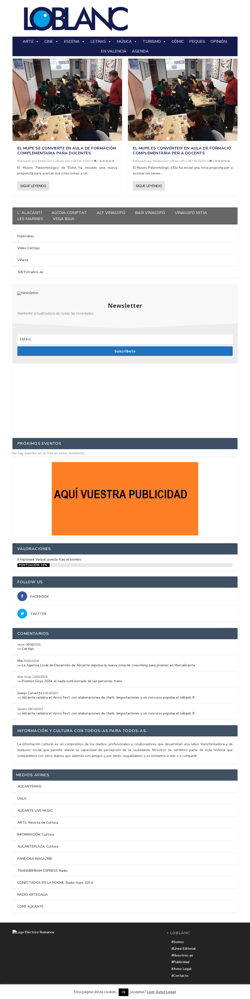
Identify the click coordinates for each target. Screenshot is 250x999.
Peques (197, 41)
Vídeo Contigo (28, 248)
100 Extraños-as (30, 272)
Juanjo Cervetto (29, 693)
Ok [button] (123, 992)
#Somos (177, 942)
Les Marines (30, 218)
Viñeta (22, 260)
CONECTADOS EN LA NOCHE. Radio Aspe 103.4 (55, 882)
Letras (98, 41)
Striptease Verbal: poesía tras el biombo (49, 559)
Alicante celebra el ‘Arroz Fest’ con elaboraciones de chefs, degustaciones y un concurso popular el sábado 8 (108, 697)
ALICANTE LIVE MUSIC (35, 810)
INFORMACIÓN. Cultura (35, 834)
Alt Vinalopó (111, 212)
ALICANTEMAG (29, 786)
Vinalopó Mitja (191, 212)
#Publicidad (180, 962)
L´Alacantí (29, 212)
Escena (72, 41)
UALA (21, 798)
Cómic (178, 41)
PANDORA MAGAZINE (34, 858)
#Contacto (179, 975)
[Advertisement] (125, 399)
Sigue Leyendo (33, 186)
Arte (28, 41)
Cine (48, 41)
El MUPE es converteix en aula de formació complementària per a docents (182, 151)
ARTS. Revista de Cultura (37, 822)
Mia (20, 661)
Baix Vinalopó (150, 212)
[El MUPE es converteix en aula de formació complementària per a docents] (183, 100)
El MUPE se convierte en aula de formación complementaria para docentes (66, 151)
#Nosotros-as (182, 955)
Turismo (152, 41)
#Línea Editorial (183, 948)
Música (124, 41)
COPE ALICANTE (30, 906)
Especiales (25, 236)
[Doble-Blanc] (125, 534)
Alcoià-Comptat (69, 212)
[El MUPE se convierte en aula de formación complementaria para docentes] (67, 100)
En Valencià (113, 51)
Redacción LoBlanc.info (54, 161)
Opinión (218, 41)
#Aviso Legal (181, 969)
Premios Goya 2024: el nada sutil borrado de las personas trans (72, 681)
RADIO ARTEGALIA (32, 894)
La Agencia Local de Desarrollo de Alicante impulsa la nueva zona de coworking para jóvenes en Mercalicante (108, 665)
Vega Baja (63, 218)
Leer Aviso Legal (161, 991)
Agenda (140, 51)
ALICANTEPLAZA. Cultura (37, 846)
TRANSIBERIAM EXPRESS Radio (42, 870)
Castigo (28, 648)
